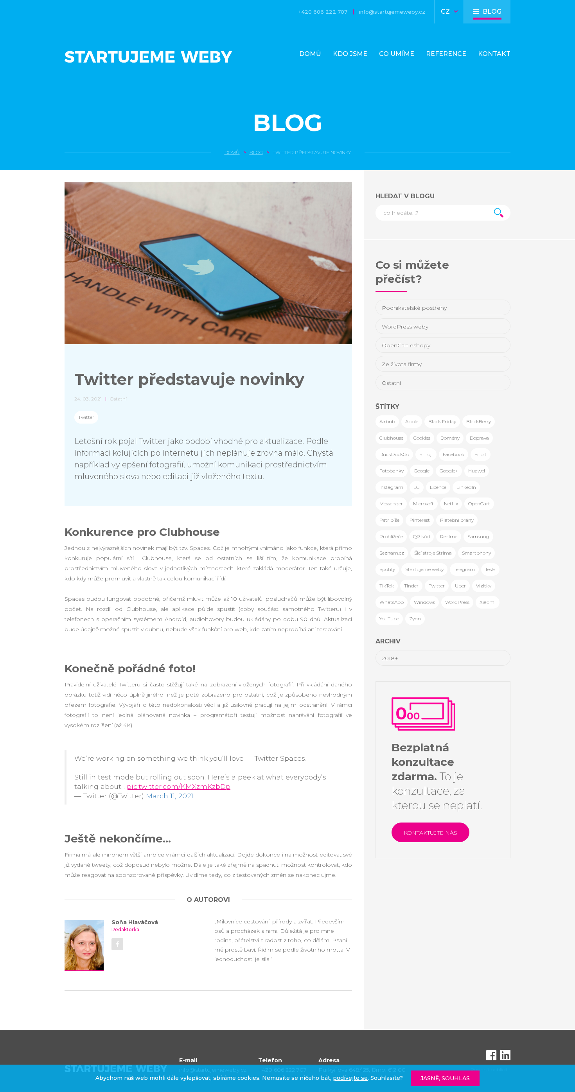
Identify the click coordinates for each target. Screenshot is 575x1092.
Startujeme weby (424, 569)
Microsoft (423, 503)
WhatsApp (391, 602)
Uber (460, 586)
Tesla (490, 569)
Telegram (464, 569)
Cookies (421, 438)
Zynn (415, 618)
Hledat (498, 213)
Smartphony (476, 553)
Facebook (453, 454)
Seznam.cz (391, 553)
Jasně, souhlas (445, 1078)
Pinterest (420, 520)
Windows (424, 602)
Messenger (391, 503)
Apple (411, 421)
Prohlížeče (391, 536)
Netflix (451, 503)
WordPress (457, 602)
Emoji (426, 454)
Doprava (479, 438)
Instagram (391, 487)
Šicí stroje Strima (433, 553)
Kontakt (494, 53)
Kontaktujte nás (430, 832)
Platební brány (457, 520)
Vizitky (483, 586)
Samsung (478, 536)
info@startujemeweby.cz (392, 12)
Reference (446, 53)
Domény (450, 438)
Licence (438, 487)
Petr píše (389, 520)
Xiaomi (488, 602)
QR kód (421, 536)
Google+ (449, 471)
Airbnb (387, 421)
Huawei (476, 471)
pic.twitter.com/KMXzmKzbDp (178, 786)
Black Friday (442, 421)
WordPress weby (405, 326)
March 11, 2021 (169, 796)
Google (421, 471)
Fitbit (480, 454)
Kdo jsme (350, 53)
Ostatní (391, 382)
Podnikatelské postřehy (414, 307)
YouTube (389, 618)
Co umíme (396, 53)
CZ (446, 11)
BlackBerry (478, 421)
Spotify (387, 569)
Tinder (411, 586)
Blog (287, 122)
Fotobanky (391, 471)
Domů (310, 53)
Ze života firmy (402, 364)
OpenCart (479, 503)
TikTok (386, 586)
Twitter (86, 417)
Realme (448, 536)
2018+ (390, 658)
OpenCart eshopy (406, 345)
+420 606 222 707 (322, 12)
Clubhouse (391, 438)
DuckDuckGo (394, 454)
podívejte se (350, 1077)
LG (416, 487)
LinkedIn (466, 487)
